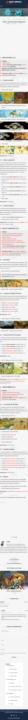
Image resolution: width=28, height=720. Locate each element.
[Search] (26, 6)
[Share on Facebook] (13, 537)
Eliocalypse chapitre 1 (12, 240)
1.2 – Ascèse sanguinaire (13, 672)
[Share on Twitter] (14, 537)
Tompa (8, 23)
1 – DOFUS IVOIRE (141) (10, 665)
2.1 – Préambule (11, 683)
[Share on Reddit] (16, 537)
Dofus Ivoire (15, 73)
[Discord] (14, 715)
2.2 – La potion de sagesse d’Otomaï (15, 686)
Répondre (26, 610)
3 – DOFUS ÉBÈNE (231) (10, 693)
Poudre (9, 307)
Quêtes (9, 19)
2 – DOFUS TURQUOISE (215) (11, 679)
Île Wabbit (8, 63)
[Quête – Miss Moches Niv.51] (14, 580)
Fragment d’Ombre (13, 233)
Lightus (2, 602)
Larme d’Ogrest (11, 305)
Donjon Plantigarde (20, 247)
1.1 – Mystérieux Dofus (12, 669)
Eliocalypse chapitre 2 (10, 242)
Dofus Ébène (16, 397)
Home (4, 19)
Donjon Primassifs (11, 461)
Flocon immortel (7, 237)
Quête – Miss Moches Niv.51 (14, 591)
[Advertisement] (14, 40)
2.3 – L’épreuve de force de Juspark (14, 689)
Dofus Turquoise (16, 251)
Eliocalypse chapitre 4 (8, 244)
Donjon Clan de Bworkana (12, 465)
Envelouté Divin (18, 235)
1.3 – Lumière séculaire (12, 676)
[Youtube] (11, 715)
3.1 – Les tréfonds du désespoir (14, 696)
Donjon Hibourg (10, 350)
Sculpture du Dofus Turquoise (18, 381)
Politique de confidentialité (14, 718)
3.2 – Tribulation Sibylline (12, 700)
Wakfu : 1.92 (3, 502)
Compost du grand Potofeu (16, 179)
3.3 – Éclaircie (10, 703)
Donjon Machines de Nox (12, 396)
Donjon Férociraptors (11, 392)
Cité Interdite (5, 247)
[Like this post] (12, 537)
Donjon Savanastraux (11, 394)
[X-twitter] (16, 715)
